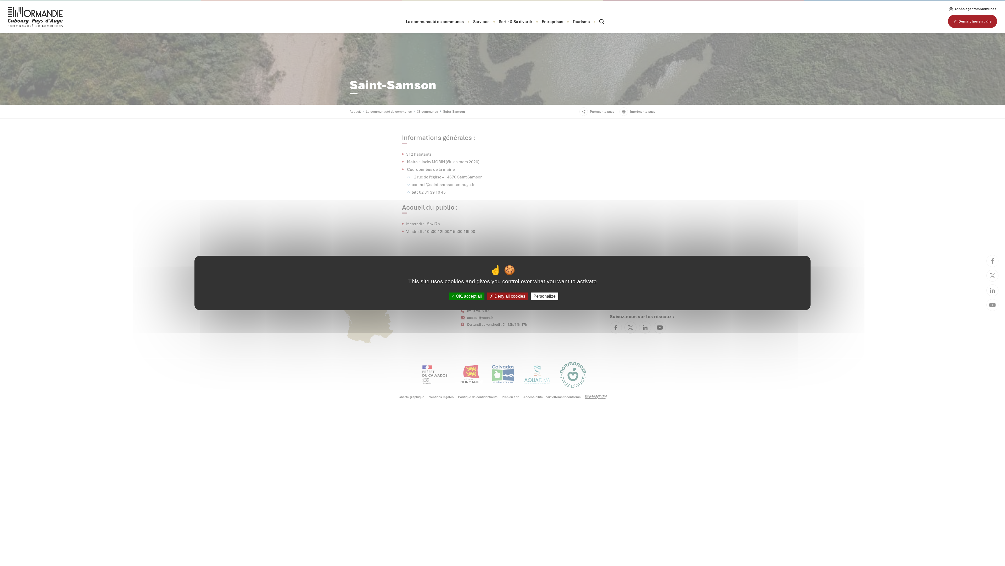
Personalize (544, 296)
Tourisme (581, 21)
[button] (435, 21)
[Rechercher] (597, 21)
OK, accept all (468, 296)
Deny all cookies (509, 296)
